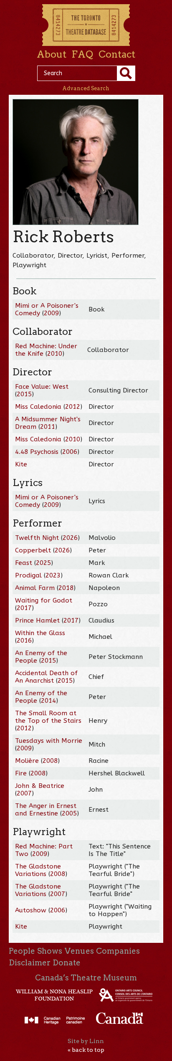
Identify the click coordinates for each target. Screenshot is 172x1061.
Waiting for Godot (43, 600)
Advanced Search (85, 88)
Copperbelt (33, 550)
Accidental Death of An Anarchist (46, 676)
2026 (70, 538)
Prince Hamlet (37, 620)
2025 (43, 563)
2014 (48, 700)
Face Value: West (41, 386)
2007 (24, 793)
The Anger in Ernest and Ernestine (45, 809)
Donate (67, 962)
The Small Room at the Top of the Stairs (48, 716)
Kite (21, 464)
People (22, 951)
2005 (69, 813)
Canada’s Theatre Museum (86, 977)
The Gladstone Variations (38, 870)
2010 (54, 353)
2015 (24, 394)
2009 (51, 313)
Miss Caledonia (38, 406)
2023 (53, 575)
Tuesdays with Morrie (48, 740)
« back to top (86, 1049)
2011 (47, 426)
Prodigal (28, 575)
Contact (117, 54)
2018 (65, 588)
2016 (24, 640)
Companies (118, 951)
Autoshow (30, 910)
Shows (49, 951)
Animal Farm (35, 588)
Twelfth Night (37, 538)
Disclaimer (30, 962)
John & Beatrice (39, 786)
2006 (69, 452)
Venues (79, 951)
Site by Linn (86, 1041)
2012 (72, 406)
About (51, 54)
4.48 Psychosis (38, 452)
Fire (21, 773)
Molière (27, 761)
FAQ (82, 54)
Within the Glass (40, 633)
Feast (23, 563)
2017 (24, 608)
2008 (50, 761)
